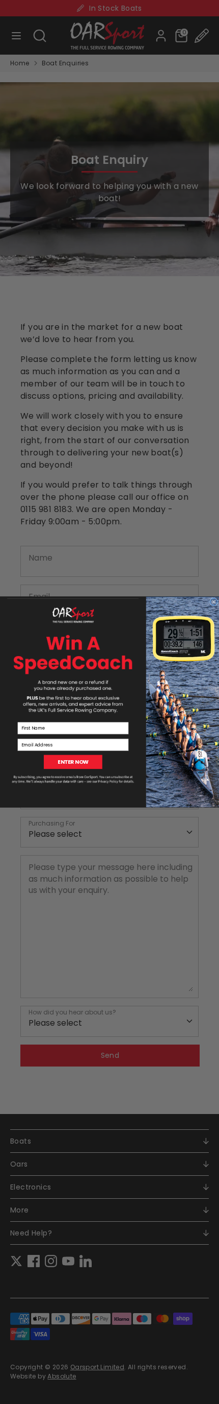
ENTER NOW (73, 761)
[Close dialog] (213, 602)
